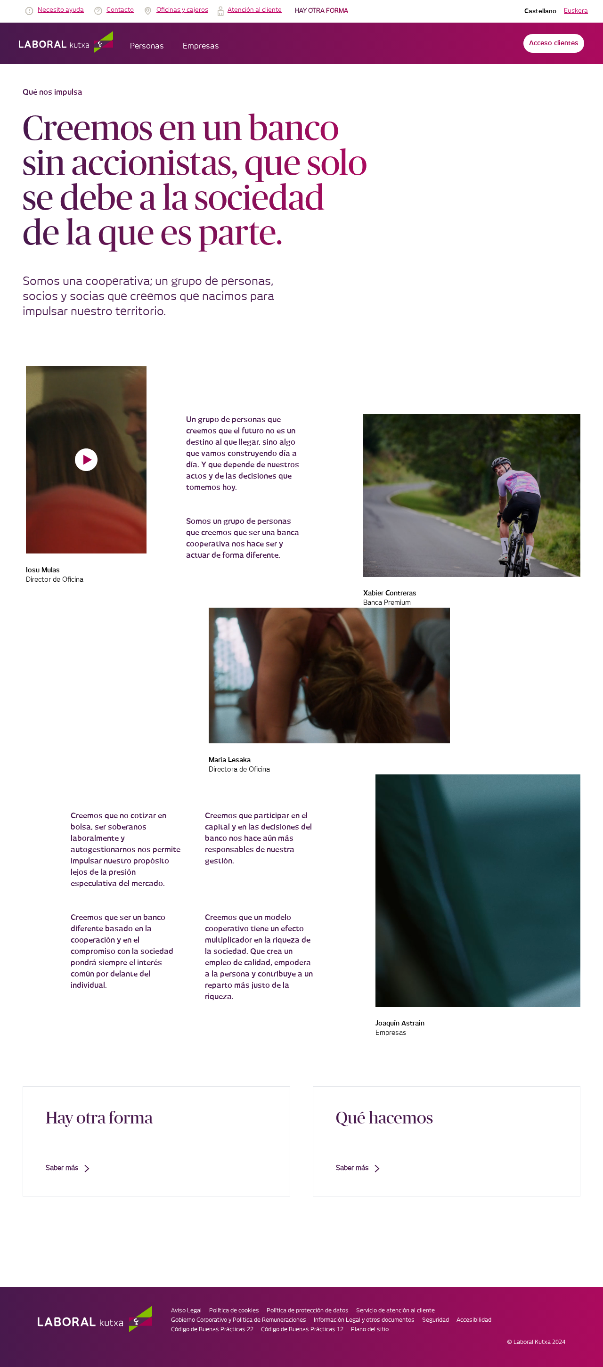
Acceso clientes (554, 43)
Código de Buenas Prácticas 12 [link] (302, 1329)
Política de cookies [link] (234, 1310)
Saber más (62, 1168)
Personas (147, 46)
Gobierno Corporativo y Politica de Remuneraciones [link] (238, 1320)
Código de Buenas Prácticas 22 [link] (212, 1329)
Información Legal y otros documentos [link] (364, 1320)
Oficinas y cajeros (182, 10)
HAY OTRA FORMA (321, 11)
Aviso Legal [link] (186, 1310)
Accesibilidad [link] (473, 1320)
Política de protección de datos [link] (308, 1310)
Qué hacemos (384, 1117)
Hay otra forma (99, 1117)
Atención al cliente (255, 10)
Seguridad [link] (435, 1320)
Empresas (201, 46)
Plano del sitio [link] (370, 1329)
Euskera (576, 11)
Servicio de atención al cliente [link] (395, 1310)
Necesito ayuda (61, 10)
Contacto (120, 10)
